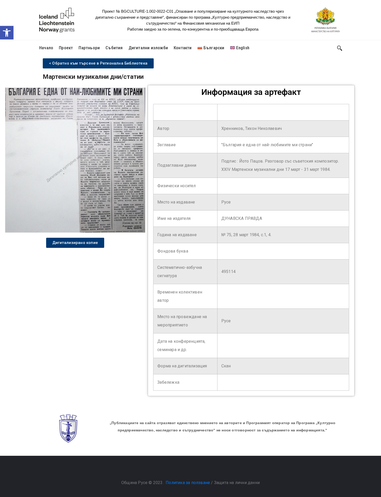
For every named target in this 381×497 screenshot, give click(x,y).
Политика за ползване (188, 482)
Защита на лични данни (237, 482)
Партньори (89, 47)
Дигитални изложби (148, 47)
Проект (66, 47)
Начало (46, 47)
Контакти (183, 47)
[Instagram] (195, 469)
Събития (114, 47)
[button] (6, 32)
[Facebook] (185, 469)
